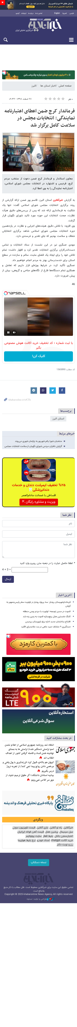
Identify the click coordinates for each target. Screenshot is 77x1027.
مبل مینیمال (66, 832)
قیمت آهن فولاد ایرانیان (30, 832)
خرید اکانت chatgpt (62, 841)
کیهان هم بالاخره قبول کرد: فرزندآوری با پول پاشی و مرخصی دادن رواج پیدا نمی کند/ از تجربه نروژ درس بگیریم (28, 766)
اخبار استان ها (48, 86)
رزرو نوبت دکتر (65, 845)
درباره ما (31, 13)
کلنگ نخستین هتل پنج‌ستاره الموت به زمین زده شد (47, 616)
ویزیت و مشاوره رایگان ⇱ (38, 502)
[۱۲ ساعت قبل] (65, 766)
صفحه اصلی (65, 86)
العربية (64, 13)
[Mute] (14, 332)
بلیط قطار (48, 836)
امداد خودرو (43, 841)
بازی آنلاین (42, 828)
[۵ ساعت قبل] (65, 779)
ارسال (8, 579)
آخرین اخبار (64, 595)
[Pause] (8, 332)
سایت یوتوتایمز (33, 836)
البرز (33, 86)
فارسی (72, 13)
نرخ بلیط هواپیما (27, 841)
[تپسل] (4, 72)
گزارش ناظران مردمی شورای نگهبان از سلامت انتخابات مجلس (33, 446)
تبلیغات (24, 13)
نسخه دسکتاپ (38, 862)
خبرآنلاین (38, 25)
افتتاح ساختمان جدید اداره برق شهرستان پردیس (48, 622)
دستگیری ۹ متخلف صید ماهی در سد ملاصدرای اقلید (46, 627)
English (57, 13)
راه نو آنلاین (55, 828)
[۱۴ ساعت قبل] (65, 749)
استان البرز (58, 419)
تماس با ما (38, 13)
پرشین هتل (51, 832)
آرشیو (17, 13)
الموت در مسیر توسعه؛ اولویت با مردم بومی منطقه (47, 611)
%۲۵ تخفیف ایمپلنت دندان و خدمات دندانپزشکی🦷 (38, 488)
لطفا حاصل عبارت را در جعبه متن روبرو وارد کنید (47, 563)
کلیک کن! (38, 356)
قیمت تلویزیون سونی (23, 828)
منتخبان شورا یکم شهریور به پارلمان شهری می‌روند (38, 441)
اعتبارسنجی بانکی (63, 836)
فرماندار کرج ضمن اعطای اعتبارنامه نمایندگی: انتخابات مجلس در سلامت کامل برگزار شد (39, 118)
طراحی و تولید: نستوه (37, 899)
